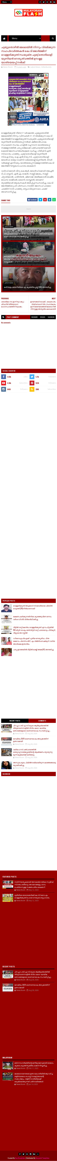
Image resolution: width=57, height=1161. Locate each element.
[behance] (54, 2)
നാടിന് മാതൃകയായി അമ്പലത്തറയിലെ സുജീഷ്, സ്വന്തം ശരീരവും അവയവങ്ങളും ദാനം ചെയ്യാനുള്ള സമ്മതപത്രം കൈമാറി (34, 884)
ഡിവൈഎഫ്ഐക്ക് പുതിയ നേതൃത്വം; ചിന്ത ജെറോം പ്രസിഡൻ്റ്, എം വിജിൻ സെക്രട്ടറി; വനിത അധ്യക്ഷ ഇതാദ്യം (34, 641)
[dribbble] (47, 2)
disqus (42, 317)
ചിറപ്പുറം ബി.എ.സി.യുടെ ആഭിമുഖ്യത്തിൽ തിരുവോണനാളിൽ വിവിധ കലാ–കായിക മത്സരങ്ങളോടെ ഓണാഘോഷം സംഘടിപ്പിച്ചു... (28, 233)
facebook (51, 317)
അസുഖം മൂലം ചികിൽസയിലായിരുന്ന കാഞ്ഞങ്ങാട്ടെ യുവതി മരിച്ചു (34, 763)
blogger (35, 317)
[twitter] (43, 2)
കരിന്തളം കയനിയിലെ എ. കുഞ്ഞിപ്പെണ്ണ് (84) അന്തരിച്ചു (27, 287)
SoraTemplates (20, 1158)
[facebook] (40, 2)
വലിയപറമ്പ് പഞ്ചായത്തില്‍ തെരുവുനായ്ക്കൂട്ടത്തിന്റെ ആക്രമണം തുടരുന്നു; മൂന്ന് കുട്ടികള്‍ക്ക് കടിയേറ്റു (33, 752)
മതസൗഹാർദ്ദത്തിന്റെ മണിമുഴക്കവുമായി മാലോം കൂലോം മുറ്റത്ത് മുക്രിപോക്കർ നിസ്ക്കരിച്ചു (33, 1064)
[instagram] (50, 2)
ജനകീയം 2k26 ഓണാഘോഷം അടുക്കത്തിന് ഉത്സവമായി (30, 740)
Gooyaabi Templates (42, 1158)
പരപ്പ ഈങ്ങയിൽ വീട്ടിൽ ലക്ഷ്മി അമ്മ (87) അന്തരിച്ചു (33, 649)
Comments (42, 721)
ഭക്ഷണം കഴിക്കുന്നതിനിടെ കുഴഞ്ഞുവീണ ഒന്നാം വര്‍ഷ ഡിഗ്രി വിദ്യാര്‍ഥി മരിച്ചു (32, 618)
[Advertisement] (28, 424)
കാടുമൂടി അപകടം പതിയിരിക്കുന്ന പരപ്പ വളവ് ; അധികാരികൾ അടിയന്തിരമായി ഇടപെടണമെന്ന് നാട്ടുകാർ (25, 259)
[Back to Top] (37, 1154)
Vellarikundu (46, 67)
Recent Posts (15, 721)
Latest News (35, 67)
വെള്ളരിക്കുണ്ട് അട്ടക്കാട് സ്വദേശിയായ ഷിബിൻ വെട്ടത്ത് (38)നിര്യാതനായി (32, 607)
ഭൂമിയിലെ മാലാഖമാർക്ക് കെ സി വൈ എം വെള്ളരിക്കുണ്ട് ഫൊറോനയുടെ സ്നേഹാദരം (31, 896)
